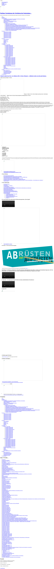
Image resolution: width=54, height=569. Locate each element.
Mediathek (3, 425)
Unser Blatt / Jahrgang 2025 (9, 46)
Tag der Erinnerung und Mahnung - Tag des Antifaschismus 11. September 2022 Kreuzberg (10, 382)
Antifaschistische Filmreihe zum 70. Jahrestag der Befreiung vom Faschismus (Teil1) (16, 406)
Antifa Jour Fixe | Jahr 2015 (7, 36)
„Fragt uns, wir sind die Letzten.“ (6, 479)
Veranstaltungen (4, 74)
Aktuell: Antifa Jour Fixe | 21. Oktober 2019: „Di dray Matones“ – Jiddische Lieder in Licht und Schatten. (23, 75)
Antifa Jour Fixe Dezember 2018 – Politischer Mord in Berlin (10, 514)
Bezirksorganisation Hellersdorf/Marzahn (9, 188)
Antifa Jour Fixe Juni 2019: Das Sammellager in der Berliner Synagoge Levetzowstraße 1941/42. (15, 518)
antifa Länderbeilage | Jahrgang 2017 (10, 64)
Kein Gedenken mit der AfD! (8, 453)
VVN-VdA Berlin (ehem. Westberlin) (9, 187)
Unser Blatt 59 (4, 472)
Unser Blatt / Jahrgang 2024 (9, 428)
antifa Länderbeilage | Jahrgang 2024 (7, 546)
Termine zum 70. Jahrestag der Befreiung (10, 24)
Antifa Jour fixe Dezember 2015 (6, 486)
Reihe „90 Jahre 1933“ (7, 70)
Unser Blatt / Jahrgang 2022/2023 (9, 47)
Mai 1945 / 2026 (4, 18)
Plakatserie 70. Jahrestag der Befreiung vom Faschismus (9, 477)
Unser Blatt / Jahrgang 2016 (9, 52)
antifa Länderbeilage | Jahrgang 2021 (10, 61)
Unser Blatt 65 (4, 504)
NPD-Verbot (3, 478)
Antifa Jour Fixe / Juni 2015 (5, 481)
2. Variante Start (4, 550)
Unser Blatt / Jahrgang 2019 (9, 431)
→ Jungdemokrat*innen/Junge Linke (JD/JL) (11, 196)
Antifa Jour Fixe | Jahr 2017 (7, 34)
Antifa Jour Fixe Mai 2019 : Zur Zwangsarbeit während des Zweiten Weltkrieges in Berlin (14, 517)
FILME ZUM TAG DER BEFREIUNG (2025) (10, 21)
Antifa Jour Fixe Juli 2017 (5, 506)
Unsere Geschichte (6, 39)
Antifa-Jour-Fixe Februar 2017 (6, 499)
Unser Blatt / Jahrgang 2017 (9, 51)
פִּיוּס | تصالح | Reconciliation (5, 541)
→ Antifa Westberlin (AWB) (9, 194)
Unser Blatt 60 (4, 484)
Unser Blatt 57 (4, 461)
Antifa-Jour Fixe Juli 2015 (5, 482)
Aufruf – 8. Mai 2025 (6, 20)
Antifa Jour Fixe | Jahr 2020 (7, 32)
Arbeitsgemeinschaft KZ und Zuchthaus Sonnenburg (11, 191)
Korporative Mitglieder (7, 193)
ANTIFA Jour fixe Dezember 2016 (6, 497)
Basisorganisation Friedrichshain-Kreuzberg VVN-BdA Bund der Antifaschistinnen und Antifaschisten (15, 537)
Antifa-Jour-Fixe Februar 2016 (6, 488)
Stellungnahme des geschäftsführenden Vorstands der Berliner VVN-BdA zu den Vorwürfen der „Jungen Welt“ (17, 547)
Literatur (5, 67)
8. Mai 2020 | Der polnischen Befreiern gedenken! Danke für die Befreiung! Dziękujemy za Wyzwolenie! (19, 26)
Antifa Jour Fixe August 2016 (6, 494)
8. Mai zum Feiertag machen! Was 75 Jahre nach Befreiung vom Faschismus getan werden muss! (18, 27)
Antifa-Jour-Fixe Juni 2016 (5, 492)
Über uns (3, 38)
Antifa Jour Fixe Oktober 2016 (6, 496)
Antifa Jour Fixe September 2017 (6, 508)
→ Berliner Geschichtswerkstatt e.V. (10, 195)
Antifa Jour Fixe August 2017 (6, 507)
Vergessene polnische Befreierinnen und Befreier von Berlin (13, 29)
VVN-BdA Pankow (6, 186)
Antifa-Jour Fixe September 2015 (6, 483)
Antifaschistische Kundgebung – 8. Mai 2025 (10, 19)
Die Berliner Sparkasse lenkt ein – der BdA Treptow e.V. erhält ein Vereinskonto (14, 179)
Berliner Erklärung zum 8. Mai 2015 (10, 23)
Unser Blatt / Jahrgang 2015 (9, 434)
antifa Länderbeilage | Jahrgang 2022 (10, 60)
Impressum (3, 5)
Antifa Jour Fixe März (5, 466)
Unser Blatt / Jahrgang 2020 (9, 49)
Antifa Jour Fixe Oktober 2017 (6, 509)
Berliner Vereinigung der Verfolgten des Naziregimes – (15, 13)
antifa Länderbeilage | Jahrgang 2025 (10, 58)
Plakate (5, 66)
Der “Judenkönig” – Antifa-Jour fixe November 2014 (9, 462)
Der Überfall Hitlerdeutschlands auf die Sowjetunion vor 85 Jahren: (13, 176)
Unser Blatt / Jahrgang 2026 (9, 45)
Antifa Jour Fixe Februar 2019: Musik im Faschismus (9, 516)
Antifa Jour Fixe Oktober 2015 (6, 485)
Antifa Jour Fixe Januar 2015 (6, 463)
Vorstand (5, 422)
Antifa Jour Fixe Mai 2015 (5, 474)
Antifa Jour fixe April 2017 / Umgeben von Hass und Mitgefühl (10, 503)
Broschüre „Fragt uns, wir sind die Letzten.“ (9, 65)
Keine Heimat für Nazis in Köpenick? (9, 175)
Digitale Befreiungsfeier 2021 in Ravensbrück (8, 539)
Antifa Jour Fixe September (5, 460)
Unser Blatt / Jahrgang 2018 (9, 50)
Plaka (3, 475)
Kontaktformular (2, 568)
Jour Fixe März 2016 (5, 489)
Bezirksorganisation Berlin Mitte (8, 189)
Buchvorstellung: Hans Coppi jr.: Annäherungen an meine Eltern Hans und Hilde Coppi (15, 177)
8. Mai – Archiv (6, 22)
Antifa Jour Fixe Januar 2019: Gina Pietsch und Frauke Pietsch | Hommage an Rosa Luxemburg (15, 515)
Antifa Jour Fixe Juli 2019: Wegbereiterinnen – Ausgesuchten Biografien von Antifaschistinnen (14, 519)
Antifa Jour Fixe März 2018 (5, 512)
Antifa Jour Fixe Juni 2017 (5, 505)
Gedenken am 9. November (7, 72)
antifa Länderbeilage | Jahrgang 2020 (7, 534)
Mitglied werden (4, 4)
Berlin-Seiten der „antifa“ (7, 56)
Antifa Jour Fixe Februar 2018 (6, 511)
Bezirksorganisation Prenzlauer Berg (8, 190)
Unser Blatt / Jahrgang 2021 (9, 48)
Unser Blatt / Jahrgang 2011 (9, 437)
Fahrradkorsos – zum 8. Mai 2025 (8, 403)
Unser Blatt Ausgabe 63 (5, 500)
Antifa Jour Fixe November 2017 (6, 510)
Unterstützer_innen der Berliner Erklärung (11, 30)
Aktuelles (3, 17)
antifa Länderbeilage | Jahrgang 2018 (10, 63)
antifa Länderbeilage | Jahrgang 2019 (10, 62)
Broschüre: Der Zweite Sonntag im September (16, 382)
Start (2, 16)
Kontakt (3, 3)
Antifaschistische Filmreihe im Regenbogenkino (8, 470)
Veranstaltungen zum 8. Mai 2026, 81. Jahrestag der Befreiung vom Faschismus (14, 400)
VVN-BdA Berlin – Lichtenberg (8, 185)
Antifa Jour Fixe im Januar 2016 (6, 487)
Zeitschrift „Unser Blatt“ (7, 44)
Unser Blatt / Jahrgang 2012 (9, 55)
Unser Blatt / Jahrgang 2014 (9, 53)
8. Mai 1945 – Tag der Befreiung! (6, 513)
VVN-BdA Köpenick (6, 184)
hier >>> (27, 268)
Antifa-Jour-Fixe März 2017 (6, 502)
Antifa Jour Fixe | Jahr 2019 (7, 33)
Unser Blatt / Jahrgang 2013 (9, 54)
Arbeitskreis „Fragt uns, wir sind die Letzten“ (8, 538)
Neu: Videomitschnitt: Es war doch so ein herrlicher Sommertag (12, 450)
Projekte (3, 69)
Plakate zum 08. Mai (5, 476)
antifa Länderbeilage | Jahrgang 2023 (10, 59)
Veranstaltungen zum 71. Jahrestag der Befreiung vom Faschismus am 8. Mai (15, 25)
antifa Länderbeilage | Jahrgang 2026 (10, 57)
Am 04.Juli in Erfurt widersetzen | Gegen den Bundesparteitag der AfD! (13, 178)
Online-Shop (3, 459)
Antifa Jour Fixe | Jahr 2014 (5, 528)
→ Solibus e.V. (7, 197)
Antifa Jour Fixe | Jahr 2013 (7, 419)
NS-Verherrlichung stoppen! (6, 531)
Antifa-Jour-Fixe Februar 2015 (6, 464)
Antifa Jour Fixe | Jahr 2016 (7, 35)
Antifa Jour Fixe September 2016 (6, 495)
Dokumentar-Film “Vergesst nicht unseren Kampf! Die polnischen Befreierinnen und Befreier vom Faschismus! (20, 28)
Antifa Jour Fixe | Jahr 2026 (7, 31)
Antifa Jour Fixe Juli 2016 (5, 493)
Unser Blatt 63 (4, 501)
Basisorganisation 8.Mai (7, 192)
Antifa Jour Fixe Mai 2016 (5, 491)
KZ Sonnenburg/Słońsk (7, 73)
